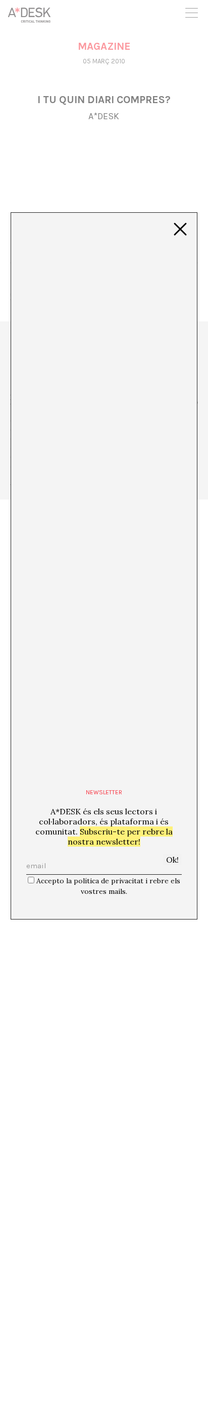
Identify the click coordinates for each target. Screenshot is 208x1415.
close (180, 229)
